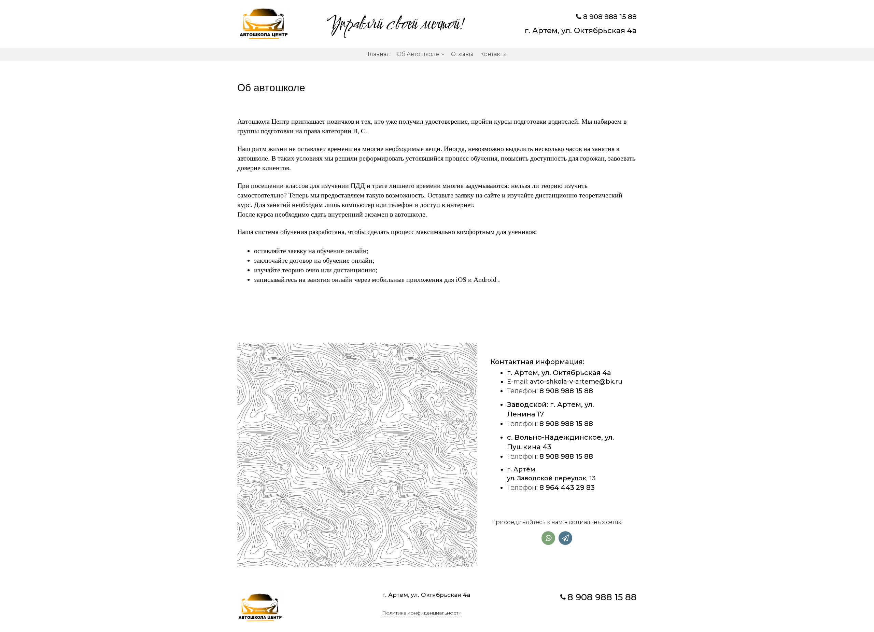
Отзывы (462, 54)
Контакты (493, 54)
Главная (379, 54)
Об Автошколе (418, 54)
